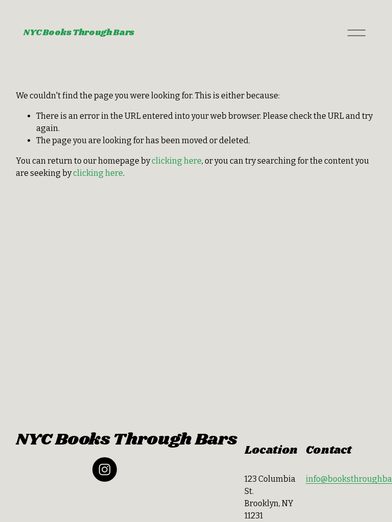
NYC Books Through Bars (78, 33)
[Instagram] (104, 469)
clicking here (177, 161)
